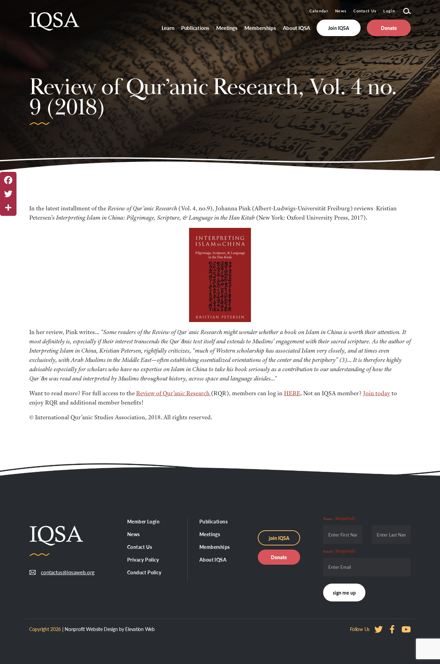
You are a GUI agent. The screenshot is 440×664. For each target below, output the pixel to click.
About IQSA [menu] (296, 27)
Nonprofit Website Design (91, 629)
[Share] (8, 207)
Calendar (318, 10)
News (340, 10)
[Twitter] (8, 194)
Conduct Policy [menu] (144, 572)
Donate (279, 557)
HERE (292, 393)
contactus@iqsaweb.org (62, 572)
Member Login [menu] (143, 521)
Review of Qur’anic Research (173, 393)
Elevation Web (139, 629)
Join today (376, 393)
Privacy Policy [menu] (143, 559)
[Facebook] (8, 180)
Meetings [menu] (227, 27)
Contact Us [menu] (139, 546)
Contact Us (364, 10)
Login (389, 10)
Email (339, 551)
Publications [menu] (195, 27)
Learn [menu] (168, 27)
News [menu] (133, 534)
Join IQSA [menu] (338, 27)
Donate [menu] (389, 27)
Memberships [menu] (260, 27)
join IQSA (279, 537)
